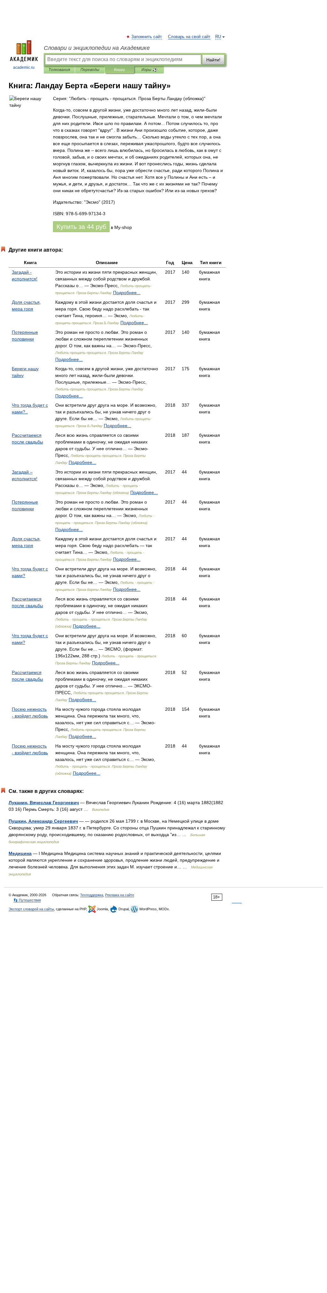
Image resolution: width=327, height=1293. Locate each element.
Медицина (20, 853)
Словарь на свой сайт (189, 37)
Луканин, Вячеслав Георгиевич (44, 802)
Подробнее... (127, 292)
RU (218, 37)
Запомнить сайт (147, 37)
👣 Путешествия (27, 900)
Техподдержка (91, 895)
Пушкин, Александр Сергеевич (43, 821)
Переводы (89, 69)
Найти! (213, 59)
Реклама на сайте (119, 895)
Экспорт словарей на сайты (31, 909)
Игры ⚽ (149, 69)
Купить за (81, 226)
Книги (119, 69)
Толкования (59, 69)
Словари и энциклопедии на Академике (97, 48)
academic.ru (23, 67)
